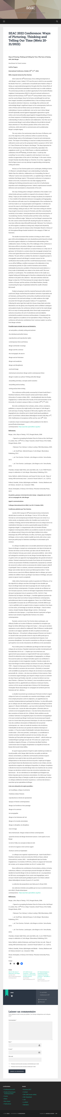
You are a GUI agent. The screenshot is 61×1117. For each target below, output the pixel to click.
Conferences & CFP (45, 995)
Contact (25, 1092)
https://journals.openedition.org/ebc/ (29, 426)
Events (6, 1096)
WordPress (21, 1113)
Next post (42, 1002)
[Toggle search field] (57, 21)
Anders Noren (50, 1113)
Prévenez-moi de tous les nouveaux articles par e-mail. (23, 1066)
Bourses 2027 (27, 1089)
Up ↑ (57, 1113)
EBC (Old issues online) (29, 1094)
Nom (10, 1042)
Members (26, 1104)
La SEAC (25, 1102)
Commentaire (12, 1020)
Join (24, 1099)
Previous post (43, 999)
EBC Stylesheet (27, 1097)
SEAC (30, 7)
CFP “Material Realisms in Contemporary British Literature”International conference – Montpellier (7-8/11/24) (43, 975)
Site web (11, 1056)
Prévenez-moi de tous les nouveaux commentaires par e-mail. (25, 1063)
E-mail (11, 1049)
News (5, 1098)
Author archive (11, 996)
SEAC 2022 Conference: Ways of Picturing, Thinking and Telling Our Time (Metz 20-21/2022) (29, 38)
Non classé (7, 1101)
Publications (7, 1104)
